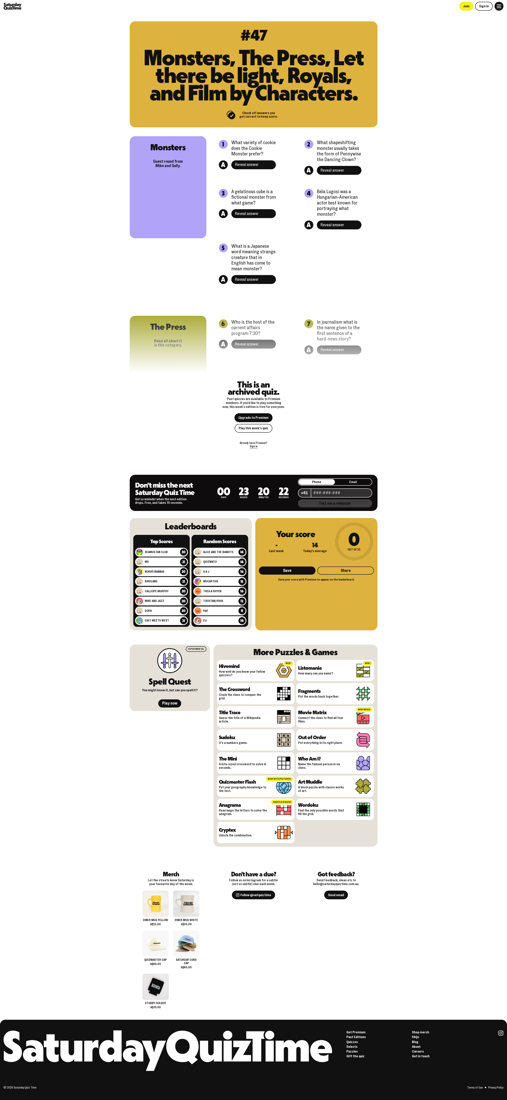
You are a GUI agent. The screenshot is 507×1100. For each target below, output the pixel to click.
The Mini (228, 758)
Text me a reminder (335, 503)
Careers (418, 1051)
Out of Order (312, 737)
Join (466, 6)
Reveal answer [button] (247, 164)
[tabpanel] (335, 492)
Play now (169, 703)
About (416, 1046)
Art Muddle (310, 781)
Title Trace (230, 712)
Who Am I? (309, 758)
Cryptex (227, 829)
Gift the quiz (355, 1056)
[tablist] (335, 482)
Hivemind (229, 666)
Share (346, 570)
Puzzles (352, 1051)
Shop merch (420, 1032)
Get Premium (356, 1032)
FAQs (415, 1037)
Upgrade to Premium (253, 417)
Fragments (309, 691)
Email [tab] (353, 482)
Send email (336, 895)
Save (287, 570)
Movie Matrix (312, 712)
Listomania (310, 667)
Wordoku (308, 804)
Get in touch (421, 1056)
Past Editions (356, 1037)
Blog (415, 1042)
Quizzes (352, 1042)
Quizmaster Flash (237, 781)
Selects (351, 1046)
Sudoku (227, 737)
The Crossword (234, 689)
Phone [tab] (316, 482)
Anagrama (230, 804)
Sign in (484, 6)
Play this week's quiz (253, 428)
